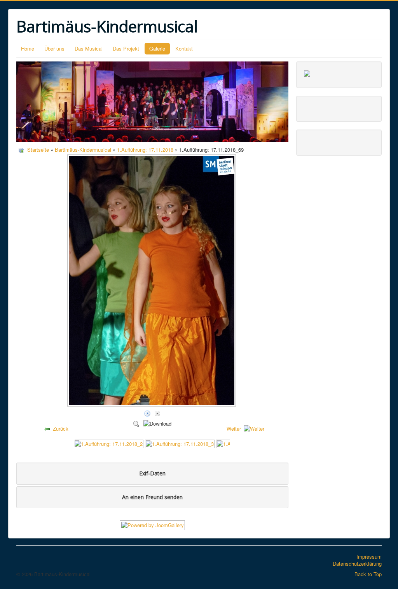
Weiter (234, 428)
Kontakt (184, 48)
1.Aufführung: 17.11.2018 (145, 149)
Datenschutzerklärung (357, 563)
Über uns (54, 48)
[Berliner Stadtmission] (307, 72)
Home (27, 48)
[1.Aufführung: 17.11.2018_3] (180, 443)
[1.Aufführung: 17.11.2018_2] (108, 443)
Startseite (38, 149)
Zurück (60, 428)
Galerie (157, 48)
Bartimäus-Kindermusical (83, 149)
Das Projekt (126, 48)
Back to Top (368, 574)
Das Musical (89, 48)
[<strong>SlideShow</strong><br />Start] (147, 413)
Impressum (369, 556)
